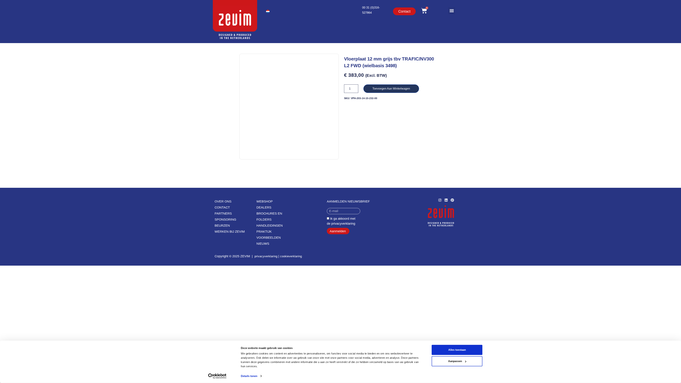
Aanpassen (455, 361)
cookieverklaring (291, 256)
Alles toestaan (457, 349)
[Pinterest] (452, 200)
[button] (451, 10)
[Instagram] (440, 200)
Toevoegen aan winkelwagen (391, 88)
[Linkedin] (446, 200)
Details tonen (249, 376)
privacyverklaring (265, 256)
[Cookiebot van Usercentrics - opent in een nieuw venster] (217, 376)
